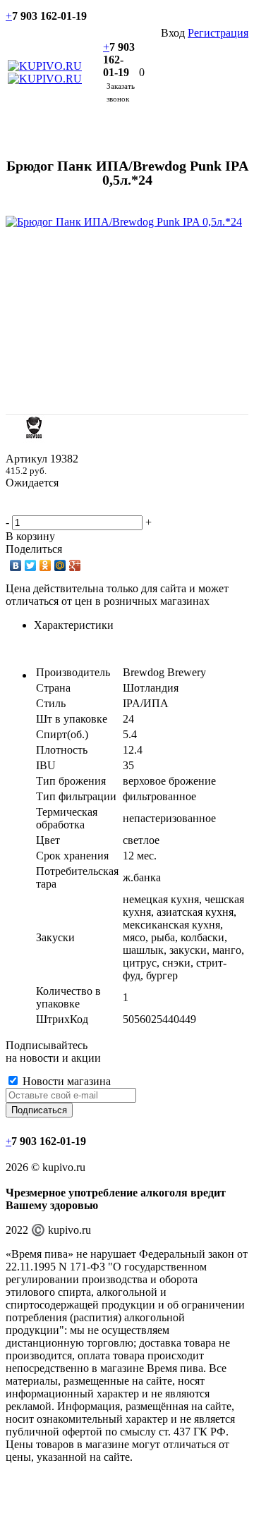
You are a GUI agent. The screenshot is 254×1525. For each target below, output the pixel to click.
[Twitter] (30, 565)
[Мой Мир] (60, 565)
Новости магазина (65, 1081)
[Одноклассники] (45, 565)
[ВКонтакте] (15, 565)
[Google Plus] (75, 565)
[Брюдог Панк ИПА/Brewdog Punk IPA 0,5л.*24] (124, 222)
